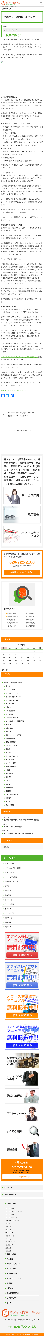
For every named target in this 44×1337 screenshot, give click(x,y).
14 (28, 657)
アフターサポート (13, 1273)
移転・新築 (9, 728)
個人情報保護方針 (13, 1293)
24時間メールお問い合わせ (22, 572)
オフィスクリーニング (13, 693)
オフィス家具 (10, 704)
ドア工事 (8, 798)
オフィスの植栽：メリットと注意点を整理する (18, 833)
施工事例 (10, 1259)
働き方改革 (9, 773)
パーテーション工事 (12, 718)
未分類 (8, 686)
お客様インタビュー (13, 1264)
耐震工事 (8, 732)
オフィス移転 (10, 759)
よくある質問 (11, 1268)
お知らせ (8, 707)
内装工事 (8, 724)
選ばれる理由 (11, 1254)
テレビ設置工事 (10, 711)
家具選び (8, 749)
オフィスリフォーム (12, 756)
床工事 (8, 801)
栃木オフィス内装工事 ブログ (13, 683)
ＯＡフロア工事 (10, 690)
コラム (8, 780)
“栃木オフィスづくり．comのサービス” (15, 390)
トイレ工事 (9, 714)
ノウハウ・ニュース (11, 30)
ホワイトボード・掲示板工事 (15, 721)
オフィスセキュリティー (13, 697)
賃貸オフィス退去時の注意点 (13, 827)
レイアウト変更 (10, 763)
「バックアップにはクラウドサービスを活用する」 (19, 357)
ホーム (9, 1303)
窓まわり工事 (10, 805)
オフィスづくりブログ (14, 1278)
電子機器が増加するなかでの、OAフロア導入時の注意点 (21, 820)
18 (10, 660)
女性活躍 (8, 777)
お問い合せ (10, 1288)
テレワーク (9, 784)
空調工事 (8, 791)
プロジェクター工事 (12, 794)
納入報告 (8, 753)
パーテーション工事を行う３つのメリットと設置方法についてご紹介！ (22, 414)
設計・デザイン (10, 767)
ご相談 (8, 770)
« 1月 (3, 670)
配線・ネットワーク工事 (13, 735)
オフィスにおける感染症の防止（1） (18, 430)
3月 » (8, 670)
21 (28, 660)
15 (34, 657)
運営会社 (10, 1283)
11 (10, 657)
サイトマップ (8, 1187)
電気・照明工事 (10, 742)
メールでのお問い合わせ (22, 1177)
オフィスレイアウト (12, 700)
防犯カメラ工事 (10, 738)
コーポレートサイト (10, 1194)
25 (10, 663)
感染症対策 (9, 787)
